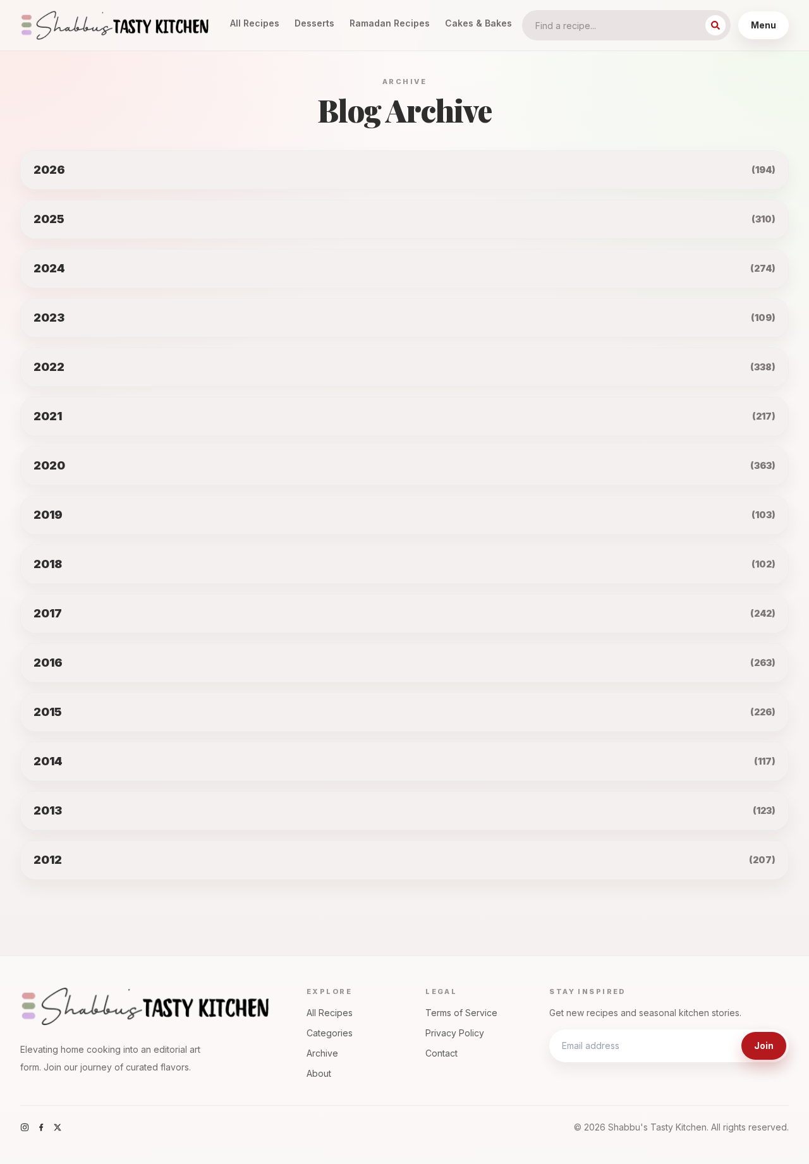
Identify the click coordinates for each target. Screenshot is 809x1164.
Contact (441, 1053)
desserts (314, 23)
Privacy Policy (454, 1033)
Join (764, 1045)
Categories (330, 1033)
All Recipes (254, 23)
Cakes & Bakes (478, 23)
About (319, 1073)
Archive (322, 1053)
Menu (763, 25)
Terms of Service (461, 1012)
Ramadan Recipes (390, 23)
